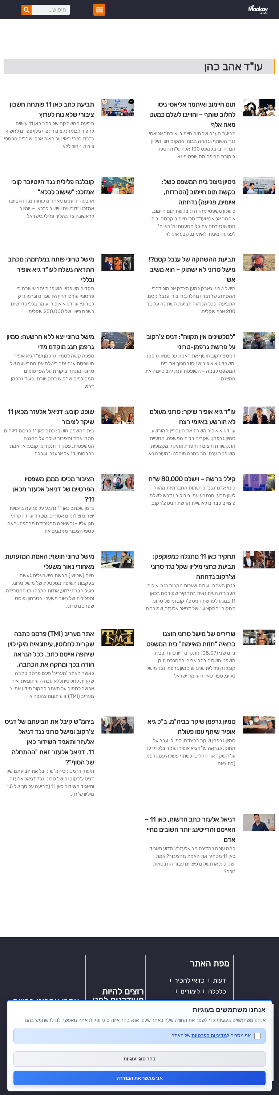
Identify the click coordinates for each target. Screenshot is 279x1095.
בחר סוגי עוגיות (139, 1059)
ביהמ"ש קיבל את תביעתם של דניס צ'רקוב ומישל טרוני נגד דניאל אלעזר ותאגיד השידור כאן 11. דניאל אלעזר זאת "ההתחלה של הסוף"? (49, 742)
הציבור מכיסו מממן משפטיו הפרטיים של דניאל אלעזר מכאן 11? (53, 489)
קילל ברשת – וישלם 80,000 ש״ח (192, 479)
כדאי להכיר (189, 980)
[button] (99, 10)
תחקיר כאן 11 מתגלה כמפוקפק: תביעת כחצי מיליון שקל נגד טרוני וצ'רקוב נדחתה (193, 566)
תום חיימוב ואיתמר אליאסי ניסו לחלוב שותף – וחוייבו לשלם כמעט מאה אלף (192, 114)
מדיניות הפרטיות (209, 1035)
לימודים (190, 991)
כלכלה (217, 991)
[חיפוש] (26, 10)
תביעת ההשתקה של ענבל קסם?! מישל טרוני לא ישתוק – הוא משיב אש (192, 269)
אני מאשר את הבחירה (140, 1078)
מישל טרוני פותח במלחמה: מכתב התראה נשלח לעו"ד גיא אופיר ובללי (51, 269)
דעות (219, 980)
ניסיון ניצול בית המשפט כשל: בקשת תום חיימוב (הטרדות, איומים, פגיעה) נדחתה (198, 192)
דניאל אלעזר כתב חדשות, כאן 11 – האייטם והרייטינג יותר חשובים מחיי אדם (190, 829)
